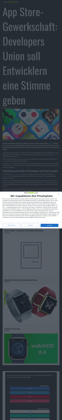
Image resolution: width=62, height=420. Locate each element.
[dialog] (31, 210)
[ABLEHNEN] (59, 194)
